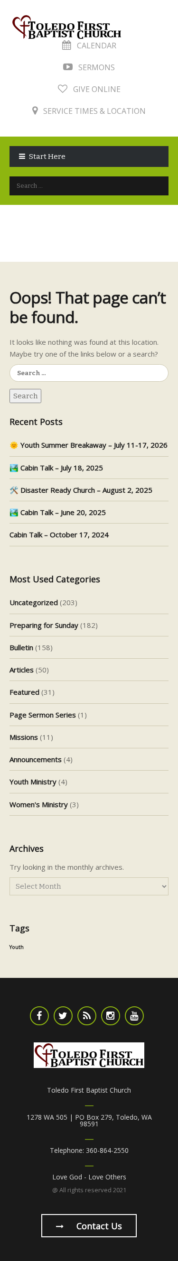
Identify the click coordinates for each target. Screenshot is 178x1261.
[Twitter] (63, 1015)
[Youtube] (134, 1015)
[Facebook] (39, 1015)
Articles (21, 669)
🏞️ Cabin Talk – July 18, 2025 (56, 467)
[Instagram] (110, 1015)
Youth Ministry (32, 781)
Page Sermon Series (42, 714)
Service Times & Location (93, 111)
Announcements (35, 759)
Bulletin (21, 647)
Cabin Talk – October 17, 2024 (59, 534)
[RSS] (86, 1015)
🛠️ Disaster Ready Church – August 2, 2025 (80, 490)
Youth (16, 947)
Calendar (95, 45)
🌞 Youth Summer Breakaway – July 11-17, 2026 (88, 445)
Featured (24, 692)
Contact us (98, 1226)
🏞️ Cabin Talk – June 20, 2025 (57, 512)
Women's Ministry (38, 804)
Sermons (95, 67)
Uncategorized (33, 602)
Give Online (96, 89)
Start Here (47, 156)
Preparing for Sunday (43, 625)
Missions (23, 737)
